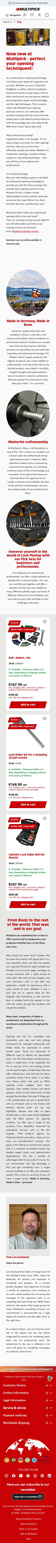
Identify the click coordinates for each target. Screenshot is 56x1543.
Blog (28, 1539)
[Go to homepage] (28, 9)
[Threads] (35, 1476)
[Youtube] (21, 1476)
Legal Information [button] (14, 1400)
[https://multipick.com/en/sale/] (28, 1369)
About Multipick (29, 1524)
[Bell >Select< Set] (28, 635)
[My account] (39, 15)
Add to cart (28, 705)
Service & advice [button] (14, 1408)
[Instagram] (6, 1476)
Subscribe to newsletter (26, 1497)
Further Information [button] (16, 1392)
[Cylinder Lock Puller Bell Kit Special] (28, 832)
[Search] (24, 15)
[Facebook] (13, 1476)
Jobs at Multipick (28, 1534)
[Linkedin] (49, 1476)
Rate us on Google (28, 1529)
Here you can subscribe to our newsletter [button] (28, 1487)
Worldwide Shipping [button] (16, 1423)
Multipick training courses (25, 231)
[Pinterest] (42, 1476)
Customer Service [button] (14, 1385)
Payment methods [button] (15, 1415)
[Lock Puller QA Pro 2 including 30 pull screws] (28, 732)
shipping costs (29, 1506)
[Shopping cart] (47, 15)
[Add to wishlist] (44, 621)
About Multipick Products (28, 1519)
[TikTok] (28, 1476)
